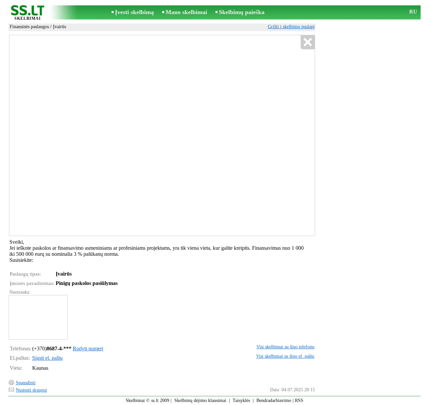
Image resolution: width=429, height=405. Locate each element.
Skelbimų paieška (241, 12)
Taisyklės (241, 400)
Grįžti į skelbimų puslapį (291, 26)
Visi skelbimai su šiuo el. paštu (285, 356)
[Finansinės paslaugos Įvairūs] (38, 317)
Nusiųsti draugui (31, 390)
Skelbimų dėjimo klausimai (200, 400)
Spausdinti (26, 382)
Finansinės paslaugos (29, 26)
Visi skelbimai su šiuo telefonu (285, 346)
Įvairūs (59, 26)
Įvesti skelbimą (134, 12)
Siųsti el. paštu (47, 358)
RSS (299, 400)
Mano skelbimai (186, 12)
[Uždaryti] (307, 42)
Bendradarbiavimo (273, 400)
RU (413, 11)
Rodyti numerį (88, 348)
